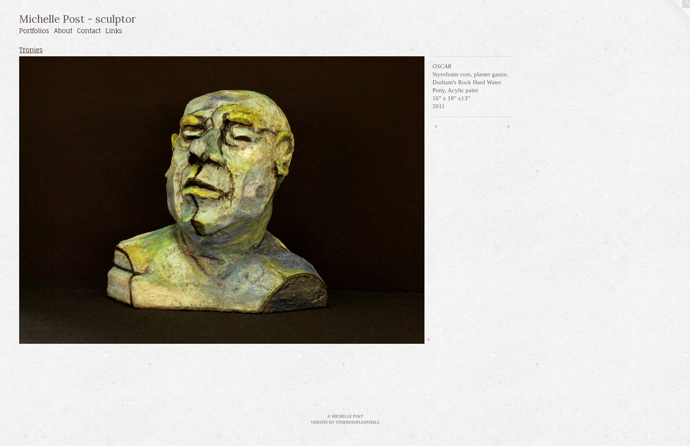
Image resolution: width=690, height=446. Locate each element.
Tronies (31, 50)
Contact (89, 31)
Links (113, 31)
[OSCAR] (221, 200)
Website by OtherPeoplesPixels (345, 422)
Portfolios (34, 31)
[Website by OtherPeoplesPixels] (674, 16)
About (63, 31)
